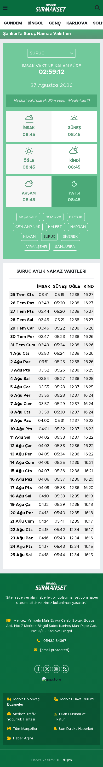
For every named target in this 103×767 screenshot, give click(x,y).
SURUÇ (49, 236)
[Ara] (97, 8)
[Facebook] (38, 669)
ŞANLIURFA (65, 246)
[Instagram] (56, 669)
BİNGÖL (35, 23)
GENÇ (55, 23)
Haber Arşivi (23, 738)
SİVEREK (70, 236)
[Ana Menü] (5, 8)
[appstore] (51, 680)
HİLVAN (29, 236)
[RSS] (65, 669)
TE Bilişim (64, 760)
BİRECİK (75, 217)
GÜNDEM (13, 23)
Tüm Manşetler (25, 729)
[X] (47, 669)
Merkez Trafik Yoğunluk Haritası (21, 716)
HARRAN (78, 227)
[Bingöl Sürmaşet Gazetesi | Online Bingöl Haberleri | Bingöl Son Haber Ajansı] (51, 8)
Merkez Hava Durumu (77, 699)
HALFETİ (55, 227)
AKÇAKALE (28, 217)
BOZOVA (53, 217)
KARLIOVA (76, 23)
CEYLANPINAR (27, 227)
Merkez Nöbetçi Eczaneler (23, 701)
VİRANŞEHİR (36, 246)
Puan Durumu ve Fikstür (70, 716)
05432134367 (54, 641)
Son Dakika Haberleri (76, 729)
